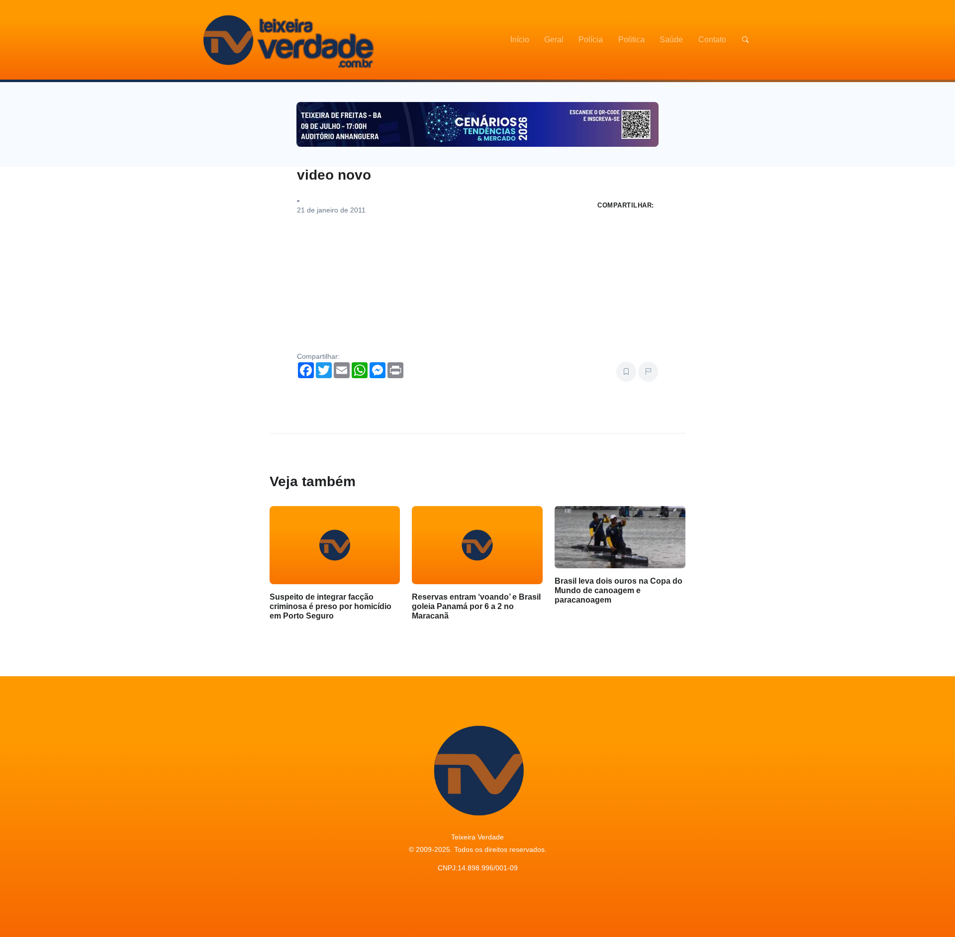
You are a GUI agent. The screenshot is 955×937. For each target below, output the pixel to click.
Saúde (671, 39)
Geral (554, 39)
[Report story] (648, 372)
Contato (712, 39)
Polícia (590, 39)
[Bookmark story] (626, 372)
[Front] (287, 40)
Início (519, 39)
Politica (631, 39)
